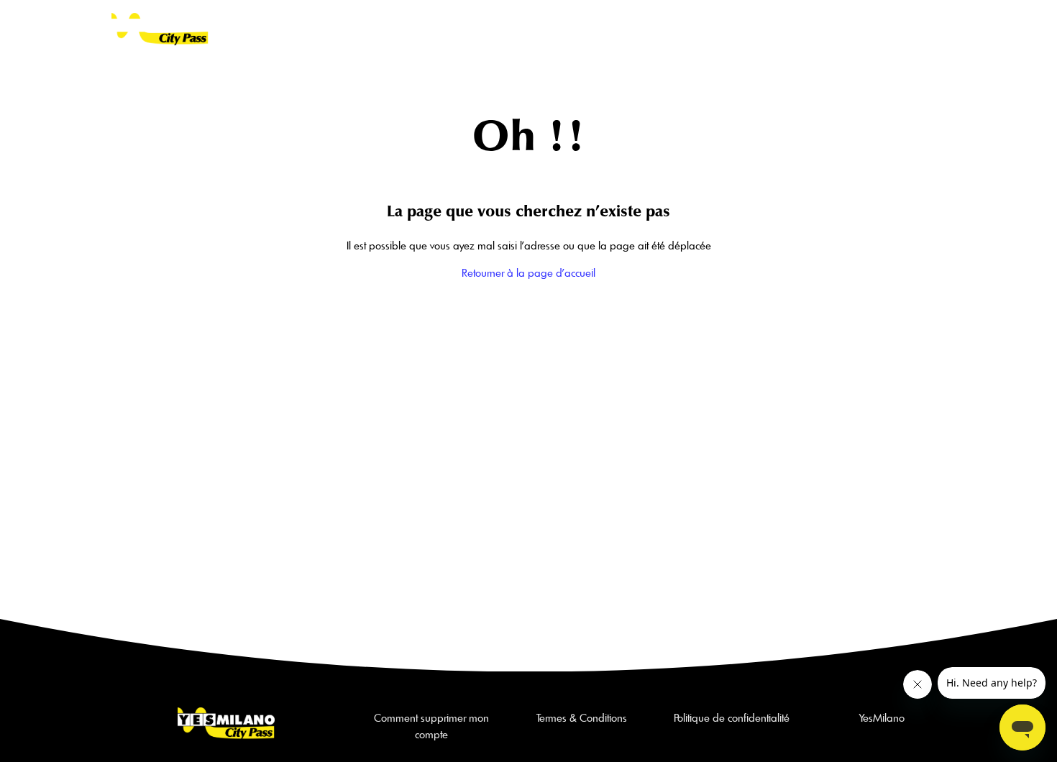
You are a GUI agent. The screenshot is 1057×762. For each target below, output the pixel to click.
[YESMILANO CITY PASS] (160, 29)
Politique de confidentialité (732, 718)
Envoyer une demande (803, 28)
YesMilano (882, 718)
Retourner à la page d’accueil (528, 273)
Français (905, 28)
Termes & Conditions (581, 718)
